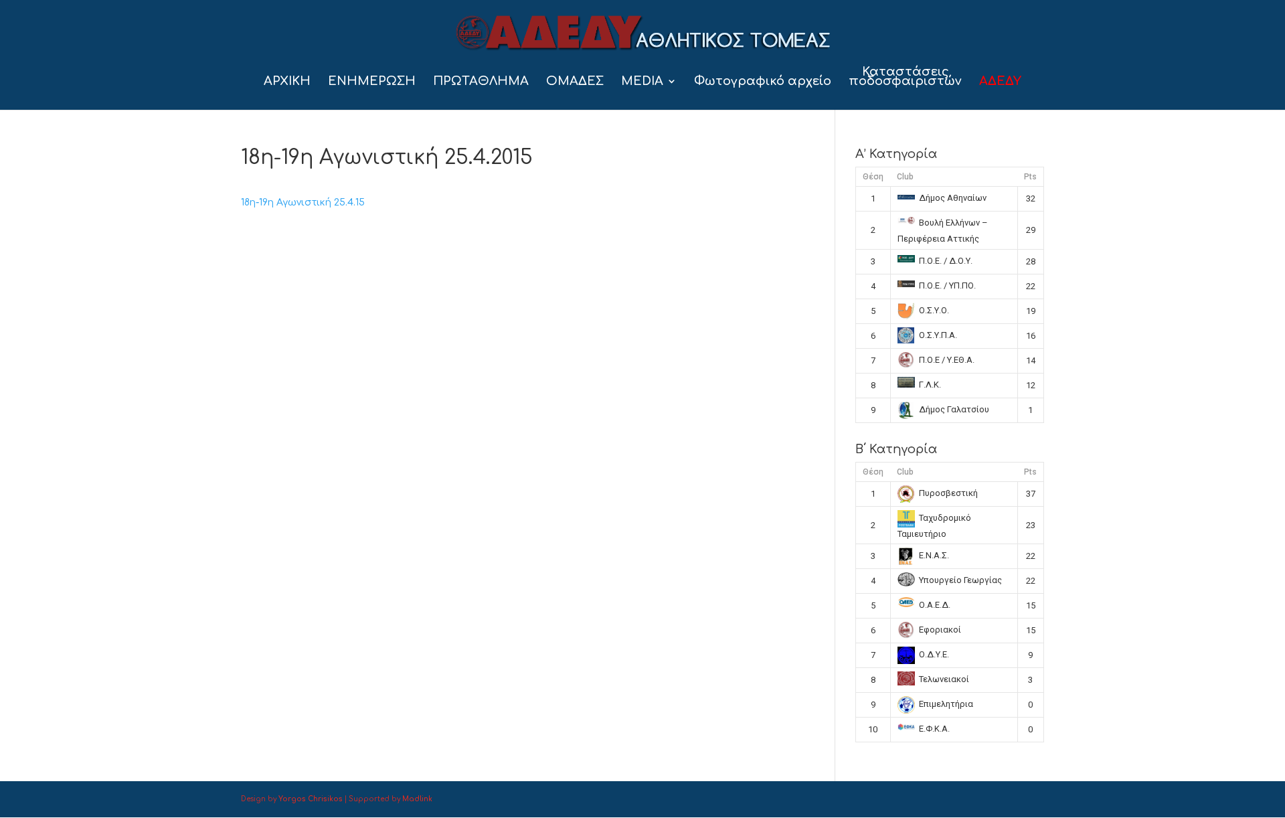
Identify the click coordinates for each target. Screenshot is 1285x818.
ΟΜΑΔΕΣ (575, 82)
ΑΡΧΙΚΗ (287, 82)
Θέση (873, 176)
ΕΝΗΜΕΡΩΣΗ (372, 82)
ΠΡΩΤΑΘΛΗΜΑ (481, 82)
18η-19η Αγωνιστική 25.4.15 (303, 202)
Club (905, 176)
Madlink (417, 799)
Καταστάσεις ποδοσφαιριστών (905, 77)
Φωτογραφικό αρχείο (762, 82)
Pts (1030, 176)
